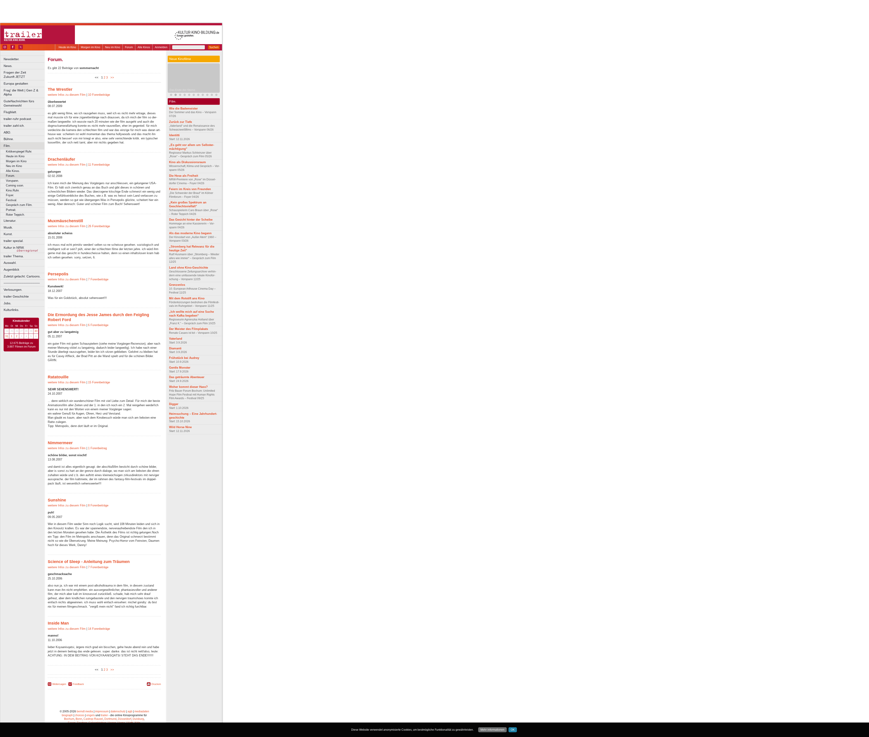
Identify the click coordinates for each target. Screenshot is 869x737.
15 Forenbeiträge (99, 382)
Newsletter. (11, 59)
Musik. (8, 227)
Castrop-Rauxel (93, 718)
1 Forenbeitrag (97, 448)
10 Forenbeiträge (99, 94)
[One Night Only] (171, 95)
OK (513, 729)
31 (6, 336)
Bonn (79, 718)
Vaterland (175, 338)
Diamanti (175, 348)
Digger (173, 404)
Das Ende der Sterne (182, 90)
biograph (67, 715)
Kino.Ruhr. (12, 190)
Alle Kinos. (13, 171)
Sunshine (57, 500)
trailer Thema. (14, 256)
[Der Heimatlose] (198, 95)
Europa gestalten (16, 83)
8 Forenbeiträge (98, 505)
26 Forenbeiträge (99, 226)
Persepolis (58, 274)
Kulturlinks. (11, 310)
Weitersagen (59, 684)
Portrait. (11, 210)
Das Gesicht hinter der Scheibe (190, 219)
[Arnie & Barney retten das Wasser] (212, 95)
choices (79, 715)
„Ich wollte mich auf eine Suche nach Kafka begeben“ (191, 313)
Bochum (69, 718)
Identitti (174, 135)
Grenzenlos (177, 284)
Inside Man (58, 623)
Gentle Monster (179, 367)
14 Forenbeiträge (99, 628)
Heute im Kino (67, 47)
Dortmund (110, 718)
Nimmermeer (60, 443)
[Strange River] (207, 95)
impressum (102, 711)
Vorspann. (12, 180)
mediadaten (141, 711)
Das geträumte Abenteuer (186, 377)
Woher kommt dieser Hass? (188, 387)
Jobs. (7, 303)
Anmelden (161, 47)
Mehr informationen (492, 729)
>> (111, 77)
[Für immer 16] (216, 95)
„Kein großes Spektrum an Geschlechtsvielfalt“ (187, 204)
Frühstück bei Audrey (184, 358)
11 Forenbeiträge (99, 164)
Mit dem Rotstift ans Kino (187, 298)
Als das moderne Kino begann (190, 233)
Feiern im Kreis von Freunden (190, 189)
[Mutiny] (184, 95)
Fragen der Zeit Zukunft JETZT (24, 75)
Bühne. (9, 139)
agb (130, 711)
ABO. (7, 132)
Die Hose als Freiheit (183, 175)
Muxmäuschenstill (65, 221)
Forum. (10, 175)
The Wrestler (60, 89)
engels (90, 715)
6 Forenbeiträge (98, 325)
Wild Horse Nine (180, 427)
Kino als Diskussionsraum (187, 162)
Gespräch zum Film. (19, 205)
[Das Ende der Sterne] (175, 95)
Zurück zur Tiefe (180, 122)
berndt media (85, 711)
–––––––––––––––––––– (22, 283)
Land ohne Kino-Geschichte (188, 267)
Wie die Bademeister (183, 108)
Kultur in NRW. (14, 247)
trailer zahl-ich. (14, 125)
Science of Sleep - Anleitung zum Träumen (89, 561)
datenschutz (118, 711)
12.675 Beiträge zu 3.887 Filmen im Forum (21, 344)
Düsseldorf (124, 718)
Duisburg (138, 718)
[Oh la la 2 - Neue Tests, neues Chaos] (180, 95)
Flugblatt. (10, 112)
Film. (7, 146)
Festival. (11, 200)
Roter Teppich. (15, 214)
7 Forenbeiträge (98, 279)
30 (36, 331)
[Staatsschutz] (203, 95)
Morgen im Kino (90, 47)
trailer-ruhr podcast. (18, 119)
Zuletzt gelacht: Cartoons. (22, 276)
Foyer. (10, 195)
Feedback (78, 684)
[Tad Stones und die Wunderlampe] (189, 95)
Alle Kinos (144, 47)
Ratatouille (58, 377)
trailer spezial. (14, 241)
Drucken (156, 684)
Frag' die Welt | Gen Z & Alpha (21, 92)
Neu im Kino (112, 47)
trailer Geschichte (16, 296)
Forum (129, 47)
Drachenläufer (61, 159)
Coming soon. (15, 185)
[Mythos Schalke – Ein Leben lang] (193, 95)
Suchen (214, 47)
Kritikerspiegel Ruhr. (19, 151)
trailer (104, 715)
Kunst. (8, 234)
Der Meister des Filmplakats (188, 329)
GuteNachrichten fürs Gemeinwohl (19, 103)
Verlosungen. (13, 289)
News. (8, 66)
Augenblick (11, 269)
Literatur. (10, 220)
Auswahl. (10, 263)
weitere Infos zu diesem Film (67, 94)
